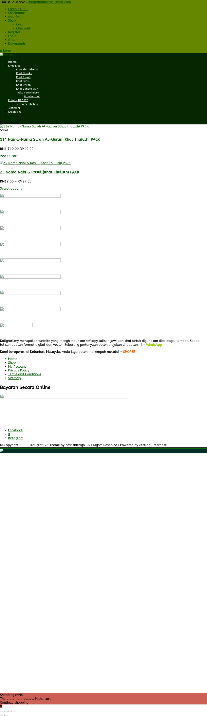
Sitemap (14, 378)
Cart (19, 24)
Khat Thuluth (27, 69)
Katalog (18, 100)
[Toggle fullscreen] (5, 711)
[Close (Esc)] (14, 711)
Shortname (16, 13)
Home (12, 359)
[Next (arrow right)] (5, 715)
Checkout (23, 28)
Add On (14, 17)
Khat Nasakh (24, 73)
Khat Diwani (23, 84)
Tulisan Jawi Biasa (27, 92)
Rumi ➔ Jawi (32, 96)
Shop (12, 20)
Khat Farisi (22, 81)
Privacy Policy (18, 370)
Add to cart (9, 156)
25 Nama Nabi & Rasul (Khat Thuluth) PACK (39, 172)
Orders (13, 40)
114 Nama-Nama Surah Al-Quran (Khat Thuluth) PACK (50, 139)
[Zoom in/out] (1, 711)
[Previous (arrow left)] (1, 715)
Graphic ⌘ (14, 111)
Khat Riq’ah (23, 77)
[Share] (10, 711)
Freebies (18, 9)
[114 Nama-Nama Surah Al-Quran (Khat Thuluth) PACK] (44, 126)
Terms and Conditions (24, 374)
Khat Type (14, 65)
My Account (17, 366)
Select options (11, 188)
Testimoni (14, 107)
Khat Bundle (27, 88)
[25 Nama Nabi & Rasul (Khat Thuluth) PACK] (35, 163)
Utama (12, 61)
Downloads (16, 44)
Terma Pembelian (27, 104)
